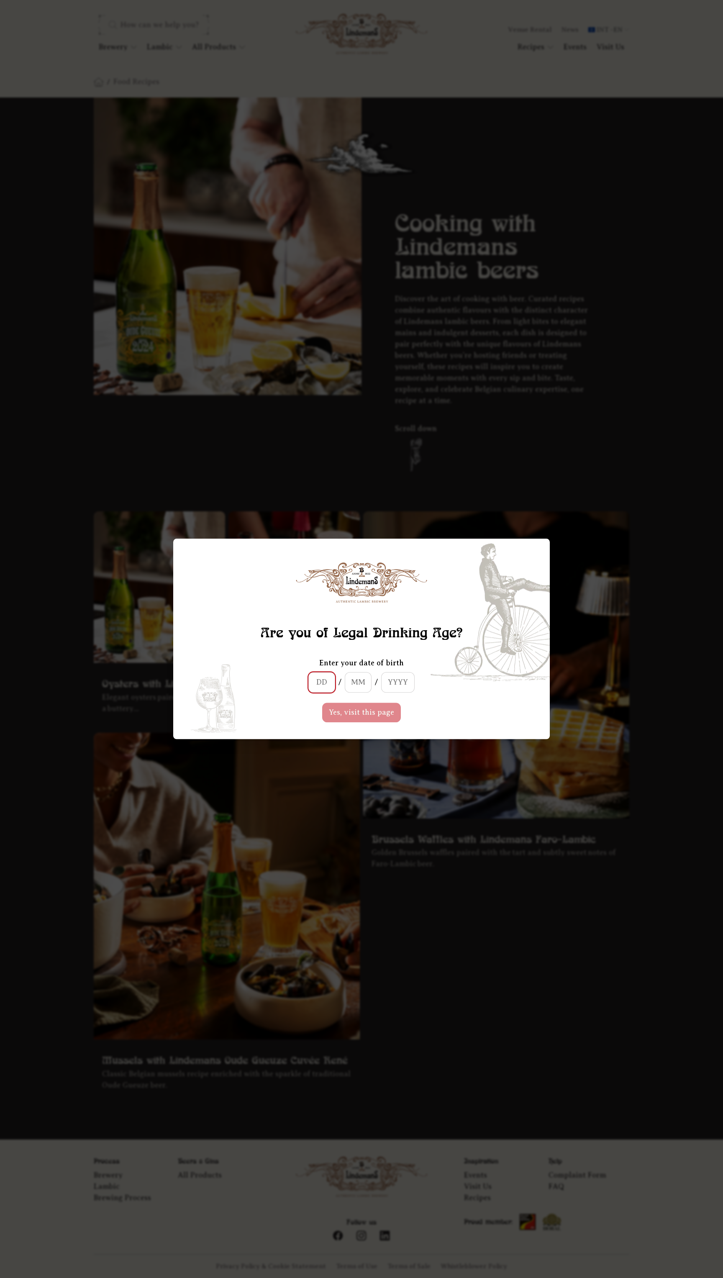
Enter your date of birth (361, 663)
